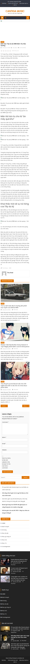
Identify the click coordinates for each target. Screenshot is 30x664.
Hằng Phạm (13, 632)
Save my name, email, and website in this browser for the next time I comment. (6, 463)
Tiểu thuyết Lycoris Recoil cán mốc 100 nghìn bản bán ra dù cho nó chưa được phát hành (14, 385)
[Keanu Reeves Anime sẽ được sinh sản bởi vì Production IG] (5, 562)
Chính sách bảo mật (13, 3)
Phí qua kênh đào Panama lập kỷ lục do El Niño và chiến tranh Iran (15, 488)
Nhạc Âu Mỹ (5, 533)
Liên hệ (15, 5)
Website (4, 450)
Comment (5, 422)
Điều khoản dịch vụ (24, 3)
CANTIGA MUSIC (15, 11)
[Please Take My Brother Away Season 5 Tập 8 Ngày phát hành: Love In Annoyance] (15, 332)
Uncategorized (6, 546)
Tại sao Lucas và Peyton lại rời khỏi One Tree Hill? (19, 569)
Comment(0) (22, 47)
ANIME (2, 42)
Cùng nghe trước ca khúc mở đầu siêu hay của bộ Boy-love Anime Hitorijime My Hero (19, 578)
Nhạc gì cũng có (6, 536)
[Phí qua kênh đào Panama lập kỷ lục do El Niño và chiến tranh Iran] (5, 629)
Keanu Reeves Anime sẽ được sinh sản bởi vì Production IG (19, 560)
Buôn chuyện (5, 526)
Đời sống (4, 530)
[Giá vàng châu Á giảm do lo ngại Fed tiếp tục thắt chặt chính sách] (5, 638)
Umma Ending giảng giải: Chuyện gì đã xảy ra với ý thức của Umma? (5, 406)
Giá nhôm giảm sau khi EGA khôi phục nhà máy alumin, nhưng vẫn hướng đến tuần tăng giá (14, 500)
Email (4, 443)
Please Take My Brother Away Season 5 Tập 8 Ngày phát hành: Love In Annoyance (15, 346)
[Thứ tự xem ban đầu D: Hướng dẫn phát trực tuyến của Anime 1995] (15, 293)
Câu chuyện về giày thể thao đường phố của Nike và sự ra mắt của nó (26, 406)
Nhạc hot (4, 540)
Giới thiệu (4, 3)
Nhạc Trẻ (4, 543)
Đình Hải (23, 649)
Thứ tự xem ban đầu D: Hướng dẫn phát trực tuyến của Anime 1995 (14, 306)
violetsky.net (21, 658)
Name (4, 437)
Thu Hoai (15, 47)
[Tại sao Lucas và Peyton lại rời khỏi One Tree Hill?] (5, 570)
